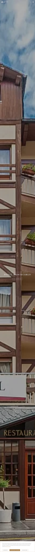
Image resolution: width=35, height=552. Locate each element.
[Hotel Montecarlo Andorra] (4, 2)
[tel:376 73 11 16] (30, 2)
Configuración (5, 550)
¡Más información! (17, 278)
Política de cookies (8, 546)
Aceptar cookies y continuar (14, 550)
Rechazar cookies (24, 550)
